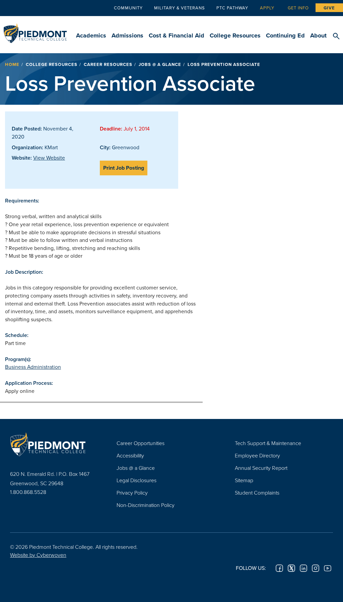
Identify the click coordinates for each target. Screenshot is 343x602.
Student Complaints (257, 492)
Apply (267, 8)
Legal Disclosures (136, 480)
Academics (91, 35)
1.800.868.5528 (28, 492)
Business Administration (33, 366)
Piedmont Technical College (35, 30)
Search (336, 36)
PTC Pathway (232, 8)
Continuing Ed (285, 35)
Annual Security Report (261, 467)
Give (329, 8)
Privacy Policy (132, 492)
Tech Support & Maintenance (268, 443)
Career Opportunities (140, 443)
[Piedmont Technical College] (53, 444)
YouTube (327, 568)
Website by (38, 554)
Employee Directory (257, 455)
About (318, 35)
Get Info (298, 8)
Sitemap (244, 480)
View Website (49, 157)
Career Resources (108, 64)
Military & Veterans (179, 8)
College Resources (235, 35)
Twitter (291, 568)
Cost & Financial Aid (176, 35)
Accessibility (130, 455)
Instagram (315, 568)
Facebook (279, 568)
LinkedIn (303, 568)
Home (12, 64)
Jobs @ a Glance (160, 64)
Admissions (127, 35)
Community (128, 8)
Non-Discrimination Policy (146, 505)
